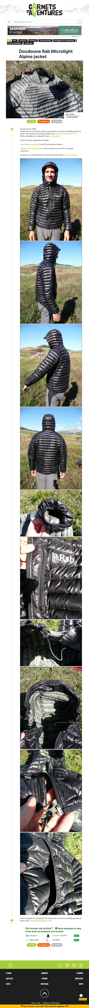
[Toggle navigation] (9, 22)
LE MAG (8, 973)
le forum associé (71, 155)
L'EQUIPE (79, 973)
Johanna (72, 114)
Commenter (44, 121)
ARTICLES (9, 979)
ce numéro (54, 136)
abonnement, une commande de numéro (27, 1006)
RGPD (81, 984)
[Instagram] (66, 967)
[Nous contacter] (9, 967)
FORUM (44, 979)
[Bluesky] (73, 967)
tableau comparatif (32, 144)
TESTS (8, 984)
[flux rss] (80, 967)
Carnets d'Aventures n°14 (66, 134)
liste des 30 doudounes (33, 148)
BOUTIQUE (44, 984)
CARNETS (44, 973)
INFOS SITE (79, 979)
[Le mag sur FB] (59, 967)
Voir (76, 935)
